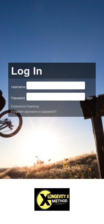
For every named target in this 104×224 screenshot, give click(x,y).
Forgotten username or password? (33, 111)
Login (89, 98)
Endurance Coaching (25, 106)
